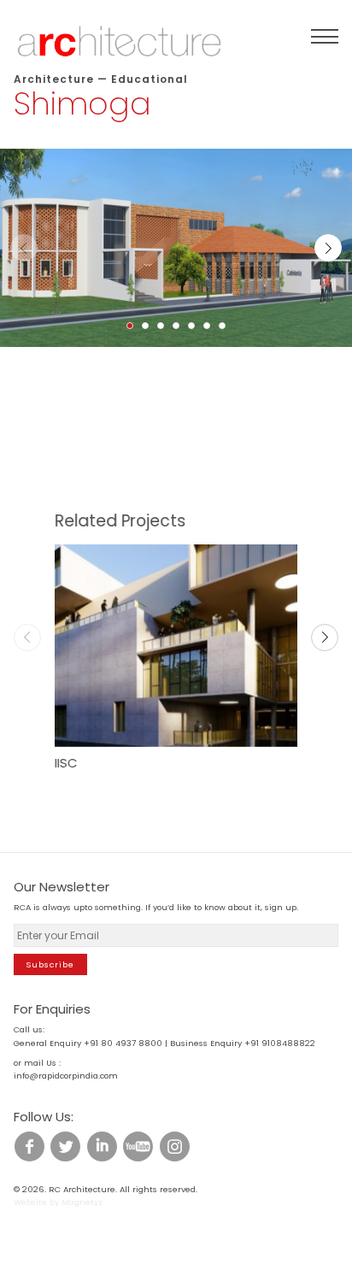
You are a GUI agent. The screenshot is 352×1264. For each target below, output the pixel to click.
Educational (149, 79)
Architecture (54, 79)
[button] (129, 325)
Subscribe (50, 964)
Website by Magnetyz (58, 1202)
